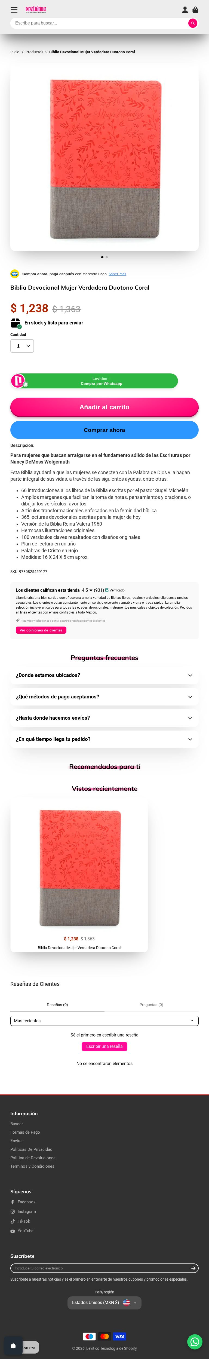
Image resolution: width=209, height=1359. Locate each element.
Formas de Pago (25, 1132)
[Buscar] (193, 23)
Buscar (16, 1123)
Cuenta (185, 10)
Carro (195, 10)
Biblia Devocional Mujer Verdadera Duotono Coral (79, 874)
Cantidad (18, 334)
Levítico (92, 1348)
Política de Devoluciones (33, 1157)
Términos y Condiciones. (33, 1166)
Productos (34, 52)
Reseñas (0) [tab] (57, 1004)
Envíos (16, 1140)
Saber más (117, 274)
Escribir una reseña (104, 1046)
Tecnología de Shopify (118, 1348)
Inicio (14, 52)
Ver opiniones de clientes (41, 630)
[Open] (13, 1345)
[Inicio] (36, 10)
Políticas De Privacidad (31, 1149)
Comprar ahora (104, 430)
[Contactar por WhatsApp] (194, 1341)
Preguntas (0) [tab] (151, 1004)
